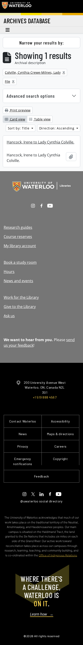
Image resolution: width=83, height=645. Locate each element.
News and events (18, 280)
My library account (20, 245)
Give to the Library (20, 306)
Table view (41, 119)
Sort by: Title (19, 128)
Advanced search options (31, 96)
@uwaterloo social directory (41, 501)
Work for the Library (21, 297)
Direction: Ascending (57, 128)
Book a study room (20, 262)
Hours (9, 271)
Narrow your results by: (41, 42)
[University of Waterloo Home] (16, 6)
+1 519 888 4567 (44, 397)
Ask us (9, 315)
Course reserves (18, 236)
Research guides (18, 227)
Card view (17, 119)
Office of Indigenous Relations (58, 555)
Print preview (19, 110)
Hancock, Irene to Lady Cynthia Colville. (40, 142)
